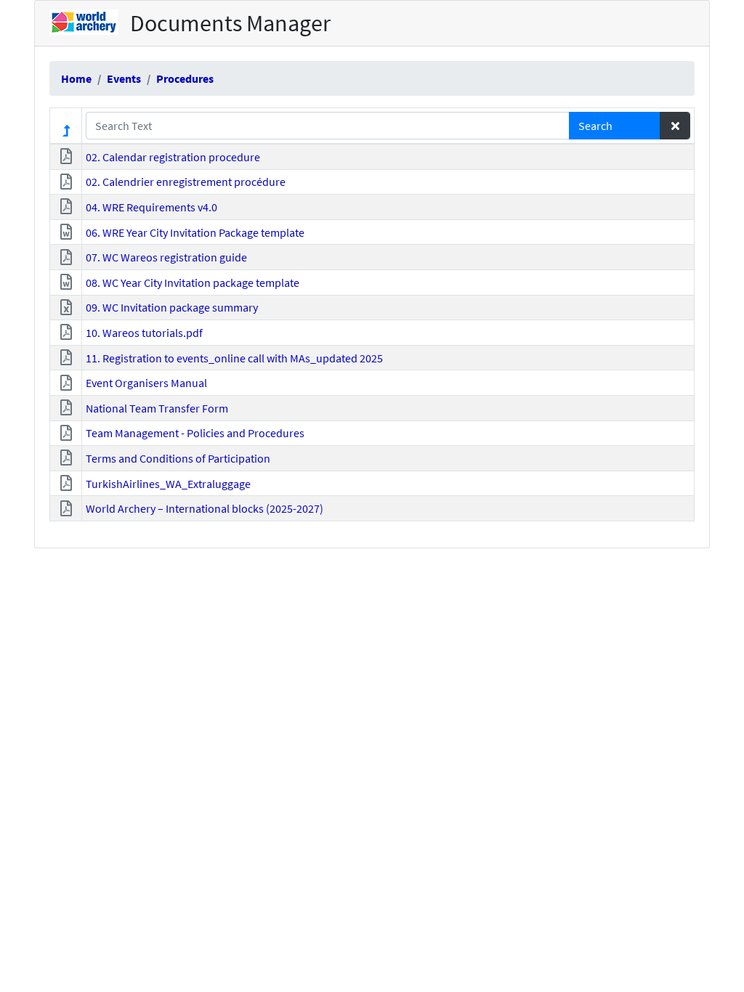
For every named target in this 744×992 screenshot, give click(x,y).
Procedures (185, 78)
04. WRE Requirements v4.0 (151, 207)
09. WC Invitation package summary (172, 307)
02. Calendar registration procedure (173, 157)
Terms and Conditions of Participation (178, 458)
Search (595, 125)
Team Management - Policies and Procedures (195, 433)
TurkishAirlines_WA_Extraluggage (168, 483)
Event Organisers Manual (146, 382)
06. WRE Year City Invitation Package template (195, 232)
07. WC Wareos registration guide (166, 257)
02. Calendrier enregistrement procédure (186, 181)
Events (124, 78)
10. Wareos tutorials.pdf (144, 332)
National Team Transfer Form (157, 408)
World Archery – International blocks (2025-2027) (204, 508)
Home (76, 78)
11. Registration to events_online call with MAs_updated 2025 (234, 358)
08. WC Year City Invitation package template (192, 282)
